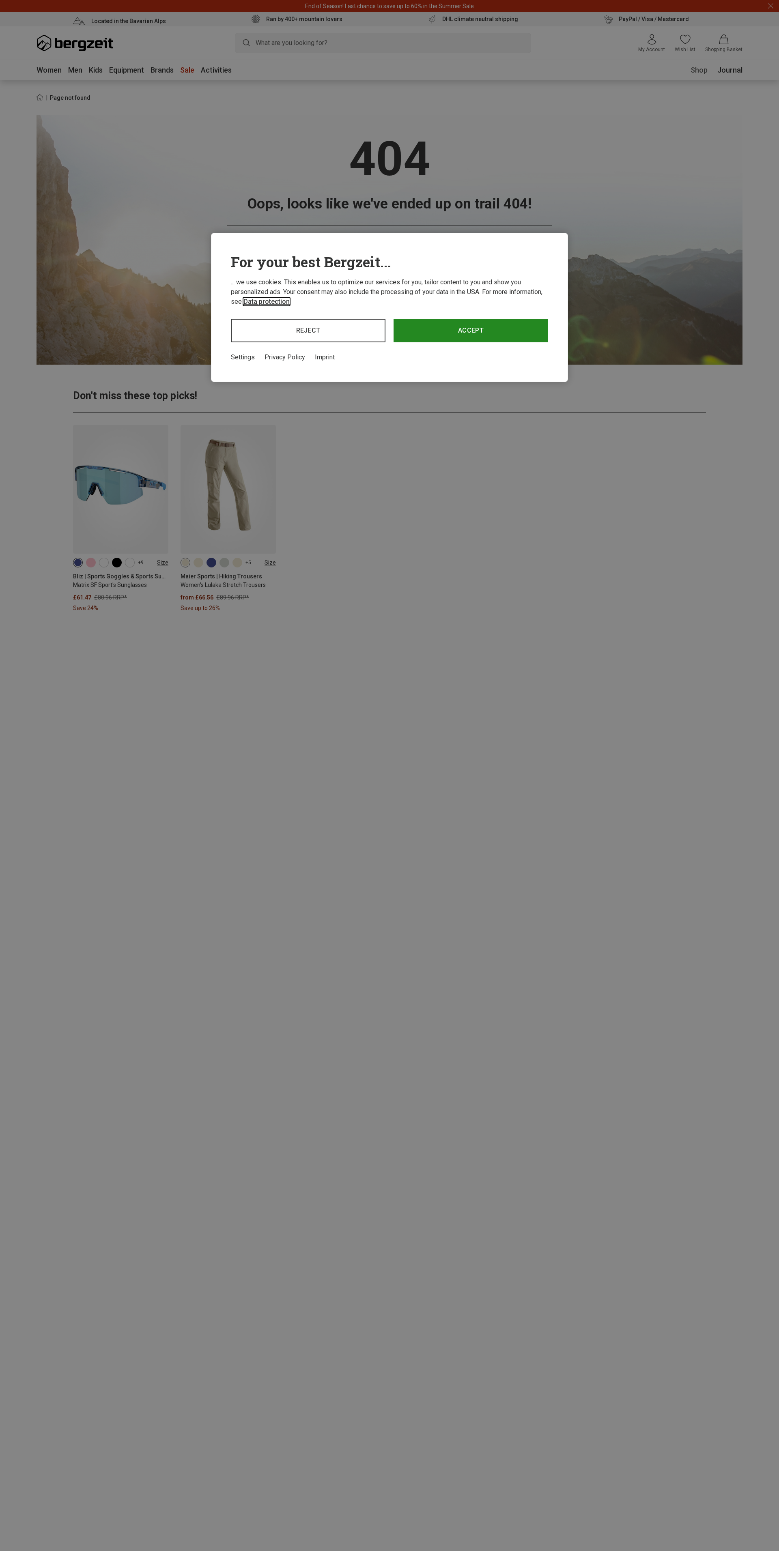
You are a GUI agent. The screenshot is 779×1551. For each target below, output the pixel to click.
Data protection (266, 301)
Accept (471, 330)
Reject (308, 330)
